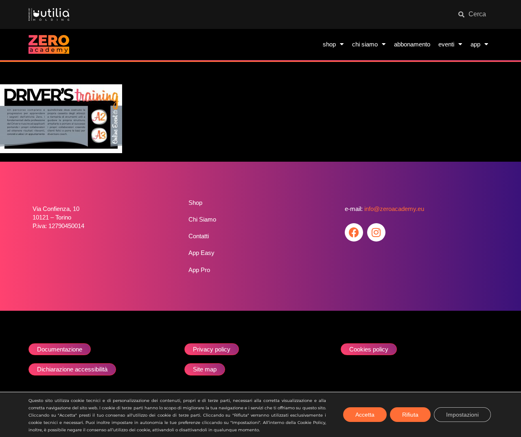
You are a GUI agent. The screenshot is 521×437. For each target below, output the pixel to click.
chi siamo (365, 44)
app (475, 44)
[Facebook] (354, 232)
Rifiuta (410, 414)
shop (329, 44)
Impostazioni (462, 414)
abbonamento (412, 44)
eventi (446, 44)
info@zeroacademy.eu (394, 208)
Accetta (364, 414)
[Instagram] (376, 232)
